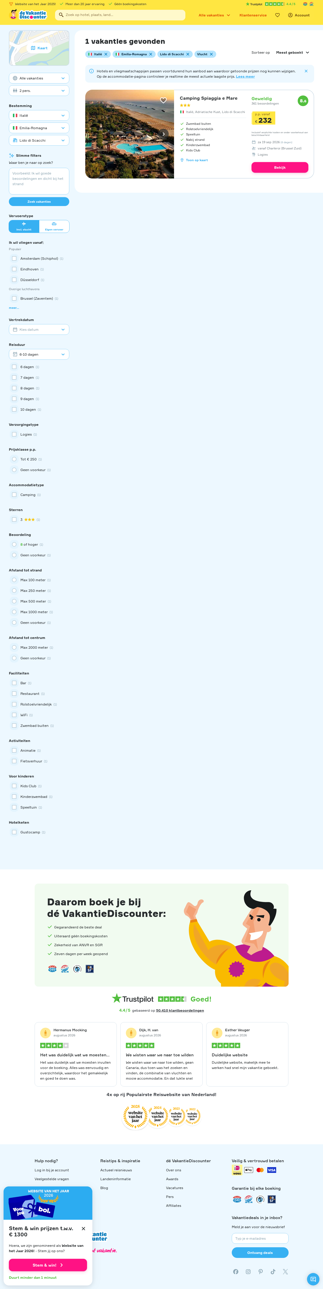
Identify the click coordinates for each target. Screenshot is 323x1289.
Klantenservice (253, 15)
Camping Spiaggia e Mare (209, 98)
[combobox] (120, 15)
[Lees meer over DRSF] (89, 969)
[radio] (39, 459)
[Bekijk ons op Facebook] (236, 1272)
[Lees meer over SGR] (311, 4)
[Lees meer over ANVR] (305, 4)
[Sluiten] (83, 1228)
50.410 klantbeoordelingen (180, 1010)
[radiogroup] (39, 464)
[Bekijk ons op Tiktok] (273, 1272)
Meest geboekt (289, 52)
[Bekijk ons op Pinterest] (261, 1272)
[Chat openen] (313, 1279)
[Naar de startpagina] (28, 15)
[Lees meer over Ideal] (77, 969)
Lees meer (245, 76)
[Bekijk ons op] (248, 1272)
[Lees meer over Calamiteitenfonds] (260, 1199)
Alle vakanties (211, 15)
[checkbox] (39, 258)
